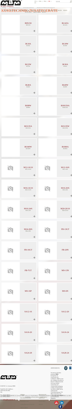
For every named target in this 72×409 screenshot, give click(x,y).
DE (49, 1)
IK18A (28, 44)
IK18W (65, 44)
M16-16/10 (28, 188)
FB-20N (65, 250)
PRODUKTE (13, 10)
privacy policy (35, 397)
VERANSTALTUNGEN (27, 404)
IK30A (65, 64)
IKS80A (65, 147)
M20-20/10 (65, 208)
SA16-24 (65, 332)
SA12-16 (28, 311)
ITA (35, 1)
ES (35, 3)
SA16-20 (28, 332)
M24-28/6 (28, 229)
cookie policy (43, 397)
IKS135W (65, 126)
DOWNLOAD (24, 401)
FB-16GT (28, 250)
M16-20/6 (65, 188)
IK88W (28, 105)
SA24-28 (28, 353)
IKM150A (65, 105)
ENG (40, 1)
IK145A (65, 23)
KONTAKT (42, 401)
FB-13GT (65, 229)
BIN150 (28, 23)
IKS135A (28, 126)
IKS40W (28, 147)
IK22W (28, 64)
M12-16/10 (28, 167)
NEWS (41, 404)
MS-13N (65, 270)
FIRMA (6, 10)
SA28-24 (65, 353)
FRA (45, 1)
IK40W (65, 85)
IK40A (28, 85)
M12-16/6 (65, 167)
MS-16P (28, 291)
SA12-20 (65, 311)
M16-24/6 (28, 208)
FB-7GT (28, 270)
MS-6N (65, 291)
